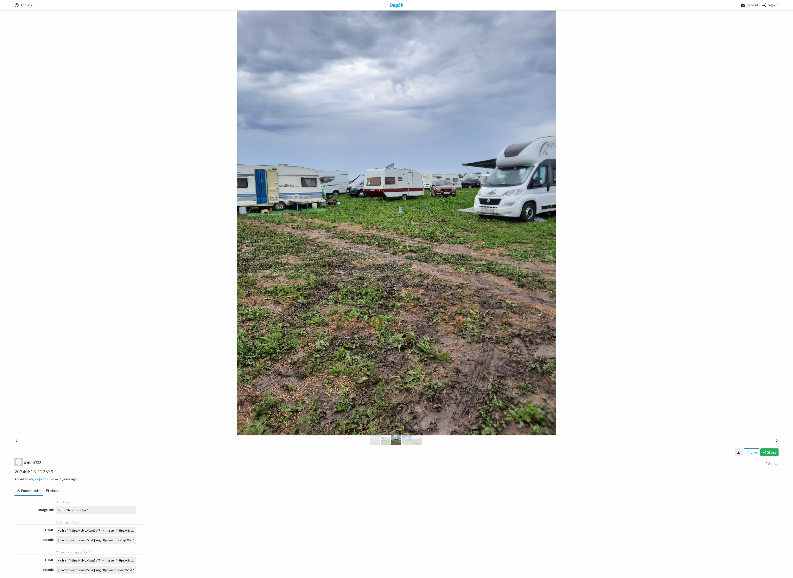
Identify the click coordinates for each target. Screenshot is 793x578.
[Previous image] (16, 440)
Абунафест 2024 (41, 479)
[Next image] (776, 440)
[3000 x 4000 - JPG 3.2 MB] (739, 452)
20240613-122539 (33, 471)
